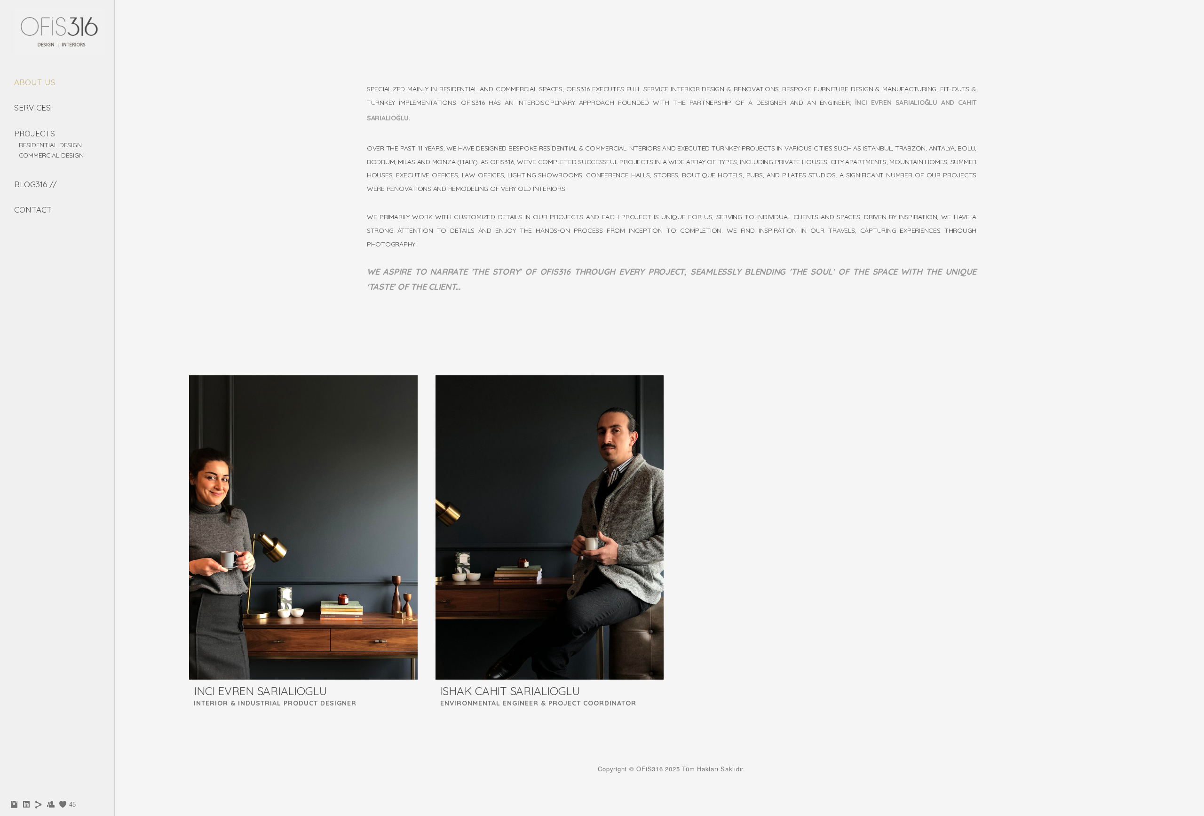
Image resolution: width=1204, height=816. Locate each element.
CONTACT (33, 209)
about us (34, 82)
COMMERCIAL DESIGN (51, 155)
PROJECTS (34, 133)
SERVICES (32, 107)
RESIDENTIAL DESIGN (50, 145)
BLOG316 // (35, 184)
